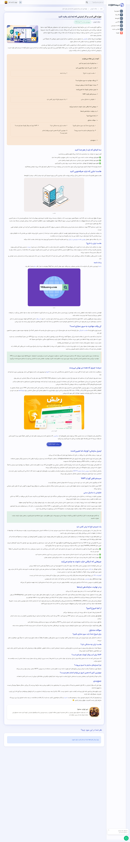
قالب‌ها (117, 15)
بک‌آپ (90, 569)
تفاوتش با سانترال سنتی (87, 99)
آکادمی (117, 22)
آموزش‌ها (116, 11)
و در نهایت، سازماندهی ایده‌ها (88, 111)
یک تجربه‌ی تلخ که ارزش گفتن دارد (56, 99)
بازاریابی (85, 39)
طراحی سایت (115, 29)
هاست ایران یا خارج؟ (88, 73)
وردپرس (87, 579)
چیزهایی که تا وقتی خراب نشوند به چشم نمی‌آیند (82, 107)
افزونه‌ (47, 372)
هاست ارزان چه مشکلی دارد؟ (58, 126)
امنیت (65, 698)
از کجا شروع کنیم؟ (91, 116)
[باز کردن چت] (126, 838)
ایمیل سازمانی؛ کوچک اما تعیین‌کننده (86, 90)
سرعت (29, 247)
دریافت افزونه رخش (54, 444)
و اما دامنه (63, 73)
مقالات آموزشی (93, 9)
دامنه (100, 266)
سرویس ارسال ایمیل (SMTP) (81, 471)
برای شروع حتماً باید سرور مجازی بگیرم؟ (83, 126)
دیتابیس (56, 436)
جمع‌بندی (93, 140)
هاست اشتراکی (83, 330)
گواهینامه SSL (97, 575)
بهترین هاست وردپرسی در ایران (77, 239)
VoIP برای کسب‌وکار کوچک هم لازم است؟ (26, 126)
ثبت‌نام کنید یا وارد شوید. (78, 740)
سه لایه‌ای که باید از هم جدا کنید (87, 63)
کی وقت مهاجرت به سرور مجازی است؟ (86, 81)
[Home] (116, 5)
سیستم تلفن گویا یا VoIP (89, 94)
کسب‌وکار (38, 319)
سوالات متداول (92, 120)
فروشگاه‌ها (21, 390)
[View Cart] (20, 2)
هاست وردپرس (115, 26)
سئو (35, 266)
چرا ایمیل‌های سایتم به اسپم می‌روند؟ (84, 130)
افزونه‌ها (117, 18)
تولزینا (117, 33)
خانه (101, 9)
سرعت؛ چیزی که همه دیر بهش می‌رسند (85, 85)
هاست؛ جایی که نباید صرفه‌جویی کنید (86, 68)
